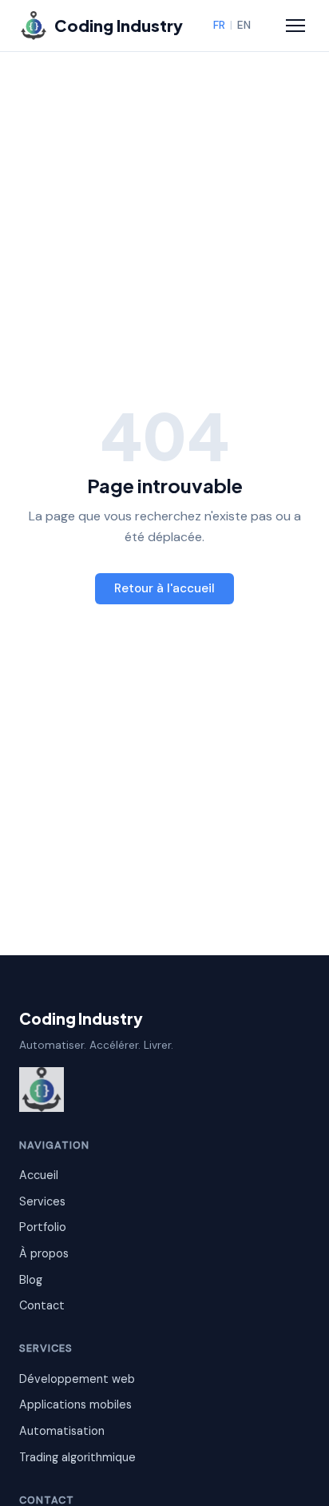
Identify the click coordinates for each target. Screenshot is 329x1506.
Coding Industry (81, 1018)
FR (219, 25)
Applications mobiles (75, 1404)
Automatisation (62, 1431)
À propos (44, 1253)
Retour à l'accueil (164, 588)
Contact (42, 1305)
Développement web (77, 1379)
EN (244, 25)
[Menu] (295, 25)
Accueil (38, 1175)
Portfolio (42, 1227)
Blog (30, 1280)
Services (42, 1201)
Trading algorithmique (77, 1457)
